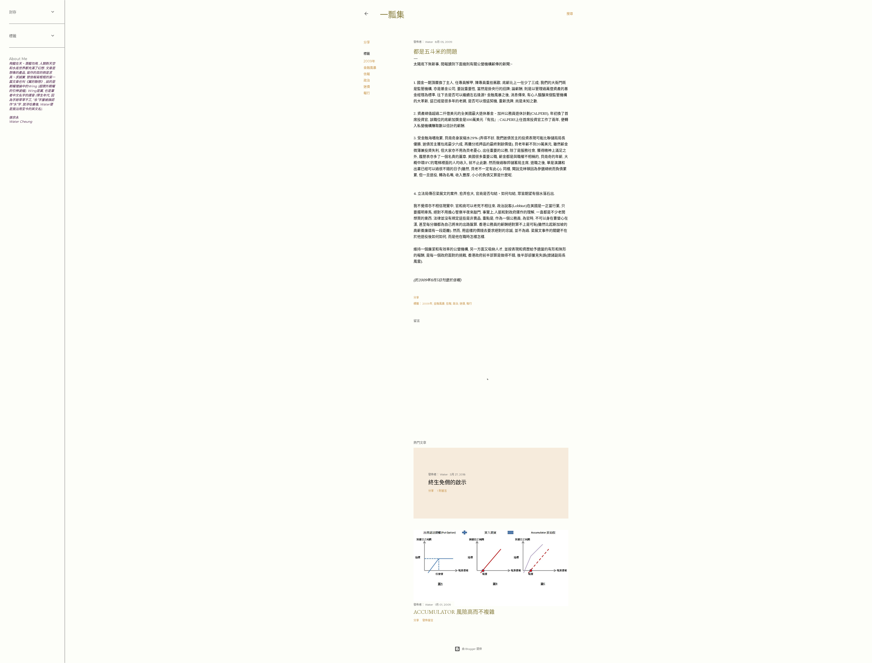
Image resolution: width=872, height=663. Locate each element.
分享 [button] (367, 42)
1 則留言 (442, 490)
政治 (367, 80)
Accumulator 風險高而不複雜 (454, 611)
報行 (367, 93)
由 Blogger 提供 (472, 649)
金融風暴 (370, 68)
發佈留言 (427, 620)
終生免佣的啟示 (447, 482)
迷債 (367, 87)
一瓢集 (392, 15)
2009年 (369, 61)
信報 (367, 74)
